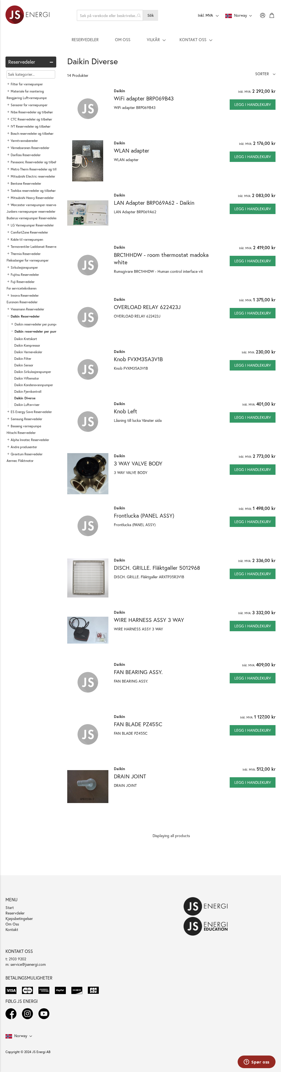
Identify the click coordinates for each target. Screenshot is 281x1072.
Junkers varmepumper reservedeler (31, 211)
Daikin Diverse (24, 398)
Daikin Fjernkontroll (27, 391)
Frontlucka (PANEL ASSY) (144, 515)
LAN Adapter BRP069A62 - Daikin (154, 202)
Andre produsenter (24, 447)
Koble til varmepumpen (27, 239)
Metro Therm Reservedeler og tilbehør (37, 169)
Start (9, 907)
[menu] (140, 39)
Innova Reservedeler (25, 295)
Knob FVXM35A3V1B (138, 359)
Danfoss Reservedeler (26, 155)
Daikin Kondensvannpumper (33, 385)
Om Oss (12, 924)
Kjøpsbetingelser (19, 918)
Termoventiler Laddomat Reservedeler (37, 247)
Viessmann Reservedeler (27, 309)
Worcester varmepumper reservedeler (37, 205)
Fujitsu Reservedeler (25, 275)
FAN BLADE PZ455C (138, 724)
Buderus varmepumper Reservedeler (32, 218)
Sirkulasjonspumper (24, 267)
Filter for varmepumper (27, 84)
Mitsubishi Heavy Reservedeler (32, 198)
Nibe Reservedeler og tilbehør (32, 112)
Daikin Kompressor (27, 345)
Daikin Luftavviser (27, 405)
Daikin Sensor (23, 365)
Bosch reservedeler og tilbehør (32, 133)
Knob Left (125, 411)
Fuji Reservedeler (23, 282)
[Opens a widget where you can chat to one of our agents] (257, 1062)
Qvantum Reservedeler (27, 454)
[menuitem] (85, 39)
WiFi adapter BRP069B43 (144, 98)
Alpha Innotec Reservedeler (30, 440)
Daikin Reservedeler (25, 316)
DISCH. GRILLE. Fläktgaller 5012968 (157, 567)
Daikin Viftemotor (26, 378)
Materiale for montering (27, 91)
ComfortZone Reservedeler (29, 232)
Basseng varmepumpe (26, 426)
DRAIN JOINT (130, 776)
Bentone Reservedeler (26, 183)
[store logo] (27, 15)
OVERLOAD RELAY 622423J (147, 307)
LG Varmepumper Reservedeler (32, 225)
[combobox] (110, 15)
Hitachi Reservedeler (21, 433)
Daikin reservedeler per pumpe (36, 324)
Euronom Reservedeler (22, 302)
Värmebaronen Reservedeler (30, 148)
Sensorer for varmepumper (29, 105)
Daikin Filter (22, 359)
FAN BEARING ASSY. (138, 672)
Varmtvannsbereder (24, 141)
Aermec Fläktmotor (20, 461)
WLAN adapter (131, 150)
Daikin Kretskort (25, 339)
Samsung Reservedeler (26, 419)
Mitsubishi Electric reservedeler (33, 176)
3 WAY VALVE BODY (138, 463)
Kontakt (11, 929)
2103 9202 (17, 958)
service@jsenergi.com (28, 964)
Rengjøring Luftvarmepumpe (27, 98)
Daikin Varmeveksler (28, 352)
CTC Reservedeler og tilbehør (31, 119)
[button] (265, 73)
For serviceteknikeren (21, 288)
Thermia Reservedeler (26, 254)
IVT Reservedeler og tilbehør (30, 126)
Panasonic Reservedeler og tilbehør (35, 162)
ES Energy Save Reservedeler (31, 412)
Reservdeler (15, 913)
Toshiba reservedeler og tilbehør (33, 191)
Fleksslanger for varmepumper (28, 260)
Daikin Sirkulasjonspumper (32, 372)
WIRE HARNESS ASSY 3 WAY (149, 620)
